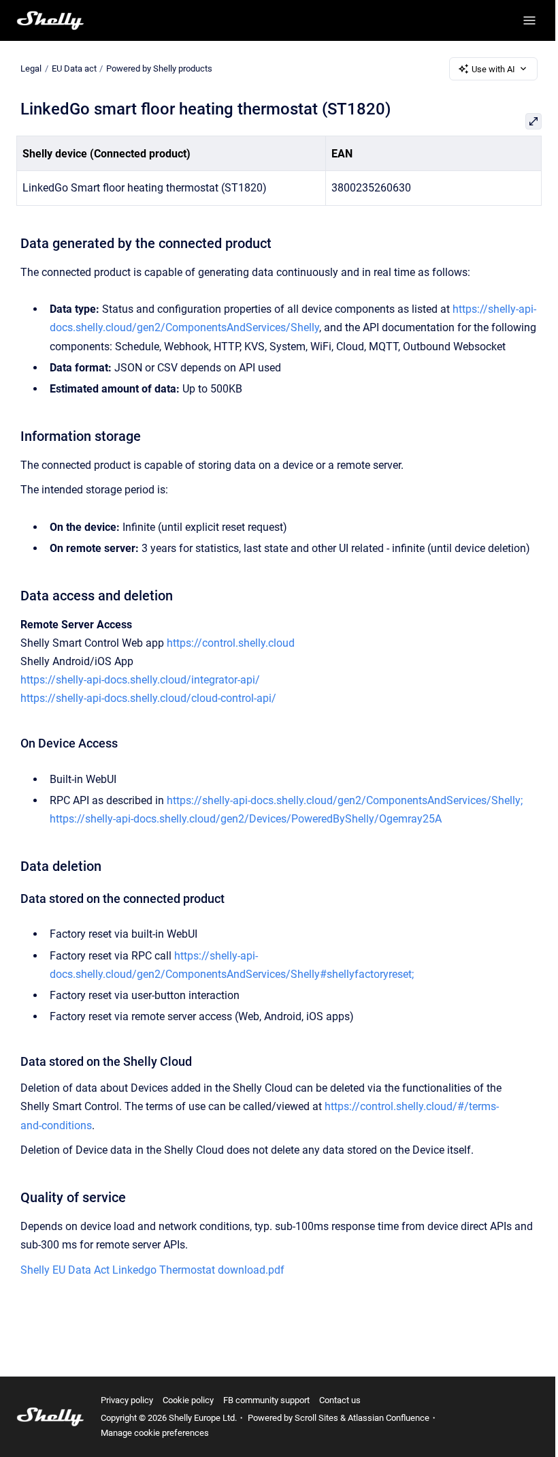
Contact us (340, 1400)
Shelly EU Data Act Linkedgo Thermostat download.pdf (152, 1269)
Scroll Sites (316, 1418)
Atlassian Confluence (388, 1418)
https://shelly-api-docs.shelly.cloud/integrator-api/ (140, 679)
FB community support (266, 1400)
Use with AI (493, 69)
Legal (31, 68)
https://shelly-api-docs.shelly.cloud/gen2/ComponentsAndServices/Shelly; (345, 800)
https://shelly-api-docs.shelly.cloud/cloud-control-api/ (148, 698)
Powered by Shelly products (159, 68)
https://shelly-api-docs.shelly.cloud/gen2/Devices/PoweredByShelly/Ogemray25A (246, 818)
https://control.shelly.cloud (231, 643)
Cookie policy (188, 1400)
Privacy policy (127, 1400)
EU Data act (74, 68)
